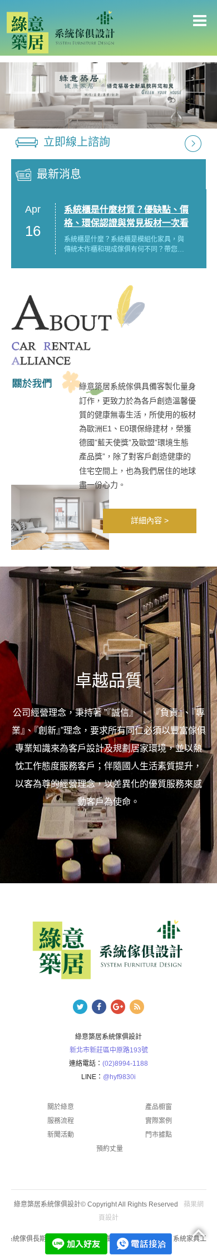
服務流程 (60, 1121)
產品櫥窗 (158, 1107)
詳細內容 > (150, 520)
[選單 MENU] (199, 20)
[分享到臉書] (99, 1007)
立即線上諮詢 (76, 142)
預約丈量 (109, 1149)
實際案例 (158, 1121)
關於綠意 (60, 1107)
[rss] (137, 1007)
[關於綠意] (108, 95)
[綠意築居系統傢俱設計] (60, 31)
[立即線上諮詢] (193, 143)
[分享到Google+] (118, 1007)
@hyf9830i (119, 1077)
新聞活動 (60, 1135)
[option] (108, 95)
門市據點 (158, 1135)
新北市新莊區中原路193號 (109, 1050)
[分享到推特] (80, 1007)
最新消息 (59, 174)
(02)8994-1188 (125, 1063)
